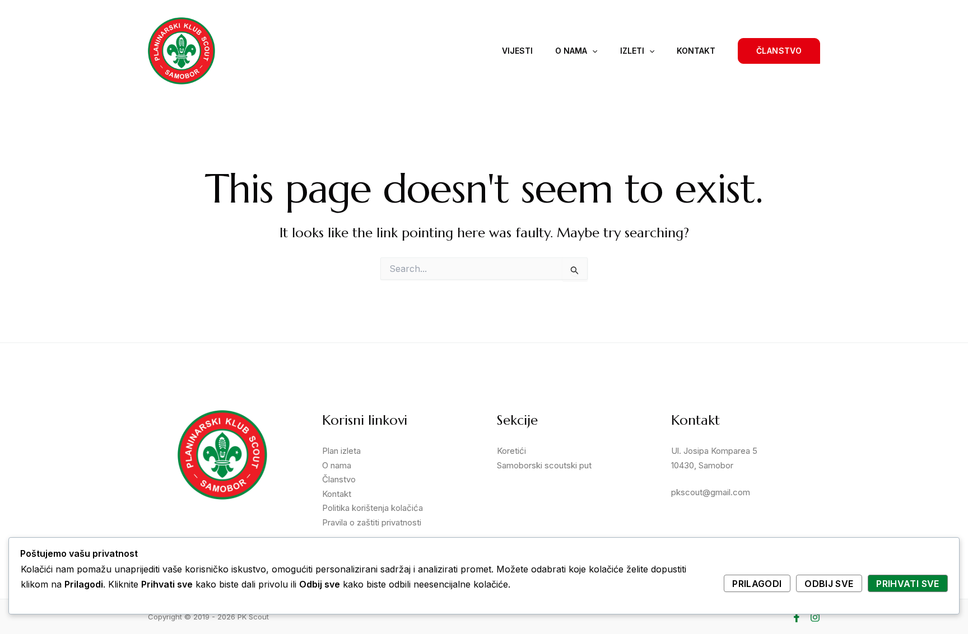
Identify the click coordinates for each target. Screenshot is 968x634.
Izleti (632, 50)
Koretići (511, 450)
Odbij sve (828, 583)
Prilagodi (756, 583)
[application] (592, 51)
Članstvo (339, 479)
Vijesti (517, 50)
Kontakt (696, 50)
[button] (779, 51)
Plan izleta (341, 450)
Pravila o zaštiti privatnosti (371, 522)
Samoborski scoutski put (544, 465)
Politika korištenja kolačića (372, 507)
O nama (571, 50)
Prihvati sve (907, 583)
